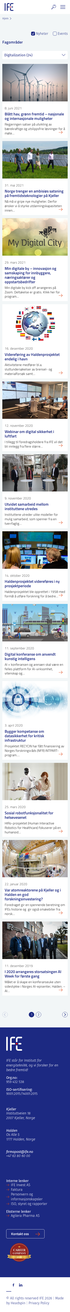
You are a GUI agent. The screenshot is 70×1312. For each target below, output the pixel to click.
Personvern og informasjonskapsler (27, 1197)
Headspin (18, 1303)
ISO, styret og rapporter (29, 1204)
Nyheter (41, 34)
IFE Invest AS (20, 1185)
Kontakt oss (20, 1233)
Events (62, 34)
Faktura (17, 1190)
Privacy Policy (39, 1303)
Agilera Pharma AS (25, 1216)
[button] (54, 7)
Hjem (5, 18)
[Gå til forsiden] (9, 7)
